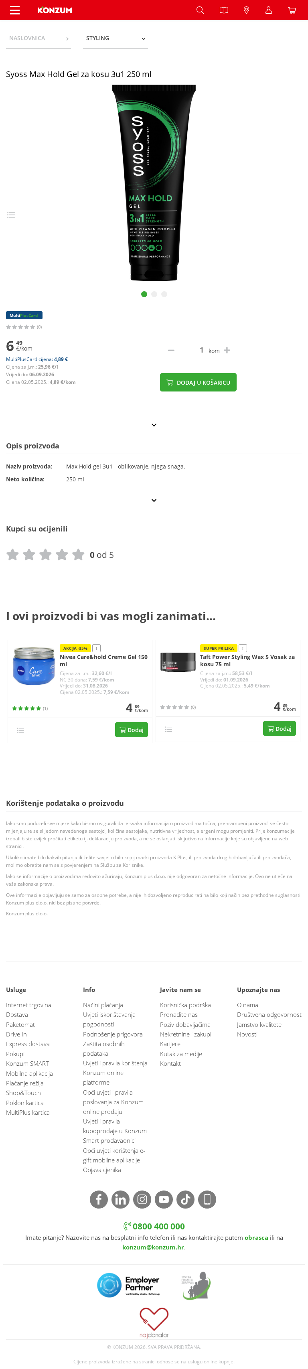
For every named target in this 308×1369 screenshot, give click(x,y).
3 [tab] (164, 294)
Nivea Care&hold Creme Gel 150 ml (104, 660)
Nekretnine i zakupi (185, 1034)
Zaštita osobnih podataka (104, 1048)
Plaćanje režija (25, 1083)
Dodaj (135, 730)
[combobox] (38, 38)
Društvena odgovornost (269, 1014)
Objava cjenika (102, 1170)
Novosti (247, 1034)
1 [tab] (144, 294)
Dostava (17, 1014)
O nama (247, 1005)
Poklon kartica (25, 1103)
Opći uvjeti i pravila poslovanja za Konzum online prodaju (113, 1101)
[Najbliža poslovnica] (246, 10)
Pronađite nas (179, 1014)
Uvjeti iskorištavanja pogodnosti (109, 1019)
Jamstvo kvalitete (259, 1024)
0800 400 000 (158, 1226)
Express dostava (28, 1044)
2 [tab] (154, 294)
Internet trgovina (28, 1005)
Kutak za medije (181, 1054)
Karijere (170, 1044)
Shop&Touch (23, 1093)
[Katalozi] (224, 10)
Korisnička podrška (185, 1005)
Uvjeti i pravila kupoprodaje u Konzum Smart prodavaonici (115, 1130)
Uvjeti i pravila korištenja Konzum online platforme (115, 1072)
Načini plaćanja (103, 1005)
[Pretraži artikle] (200, 10)
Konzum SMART (27, 1063)
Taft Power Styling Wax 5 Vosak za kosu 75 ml (247, 660)
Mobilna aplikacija (29, 1073)
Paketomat (20, 1024)
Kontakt (170, 1063)
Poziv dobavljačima (185, 1024)
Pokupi (15, 1054)
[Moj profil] (268, 10)
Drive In (16, 1034)
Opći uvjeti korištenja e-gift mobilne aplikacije (114, 1155)
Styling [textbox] (97, 38)
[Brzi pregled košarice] (294, 10)
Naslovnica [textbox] (27, 38)
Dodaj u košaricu (202, 382)
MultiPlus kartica (28, 1112)
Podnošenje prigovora (113, 1034)
